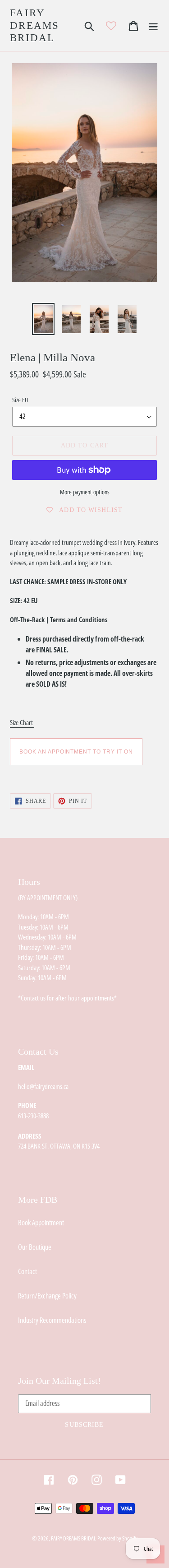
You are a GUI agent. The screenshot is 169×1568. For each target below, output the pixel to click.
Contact (27, 1271)
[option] (43, 319)
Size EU (20, 399)
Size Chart (22, 722)
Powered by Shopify (117, 1538)
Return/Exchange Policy (47, 1296)
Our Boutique (34, 1247)
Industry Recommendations (52, 1320)
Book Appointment (41, 1223)
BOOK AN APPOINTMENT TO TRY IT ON (76, 752)
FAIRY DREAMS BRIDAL (34, 25)
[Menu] (153, 25)
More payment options (85, 492)
